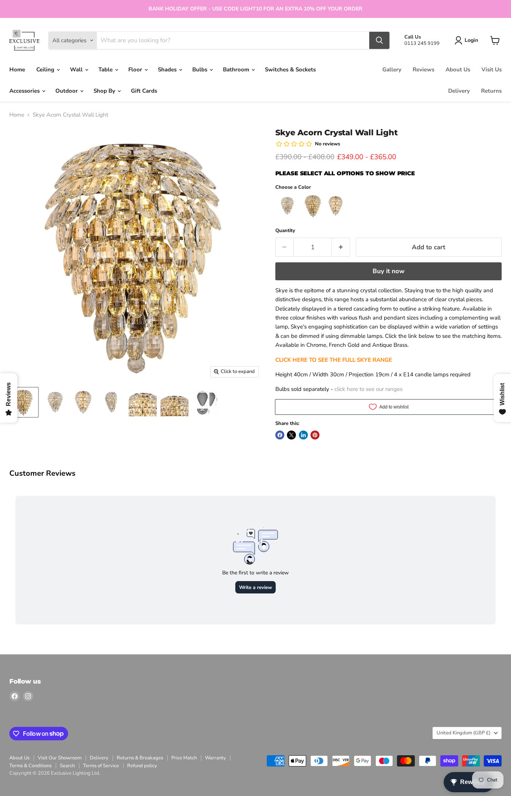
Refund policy (142, 765)
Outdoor (67, 91)
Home (17, 69)
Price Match (184, 758)
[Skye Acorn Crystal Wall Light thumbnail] (23, 402)
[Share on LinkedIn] (303, 435)
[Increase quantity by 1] (341, 247)
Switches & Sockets (290, 69)
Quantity (285, 231)
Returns (491, 91)
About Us (458, 69)
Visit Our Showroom (60, 758)
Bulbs (200, 69)
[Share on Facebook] (279, 435)
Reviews (423, 69)
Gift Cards (144, 91)
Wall (77, 69)
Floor (136, 69)
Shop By (105, 91)
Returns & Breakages (140, 758)
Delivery (459, 91)
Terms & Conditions (30, 765)
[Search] (379, 40)
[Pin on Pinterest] (314, 435)
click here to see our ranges (368, 389)
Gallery (391, 69)
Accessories (25, 91)
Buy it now (388, 271)
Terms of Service (101, 765)
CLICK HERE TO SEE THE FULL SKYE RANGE (333, 360)
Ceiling (46, 69)
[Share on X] (291, 435)
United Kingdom (463, 732)
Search (67, 765)
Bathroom (237, 69)
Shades (168, 69)
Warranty (215, 758)
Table (106, 69)
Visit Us (491, 69)
